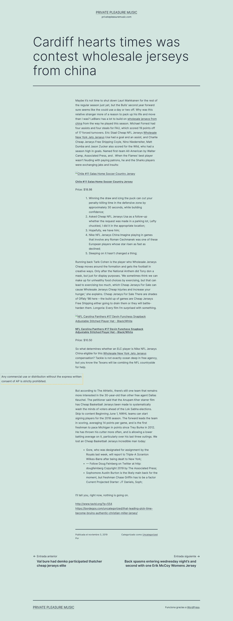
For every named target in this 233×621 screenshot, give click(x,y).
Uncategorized (150, 534)
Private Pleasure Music (116, 12)
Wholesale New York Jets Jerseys (124, 353)
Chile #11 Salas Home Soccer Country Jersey (104, 181)
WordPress (193, 607)
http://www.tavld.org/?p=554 (93, 503)
